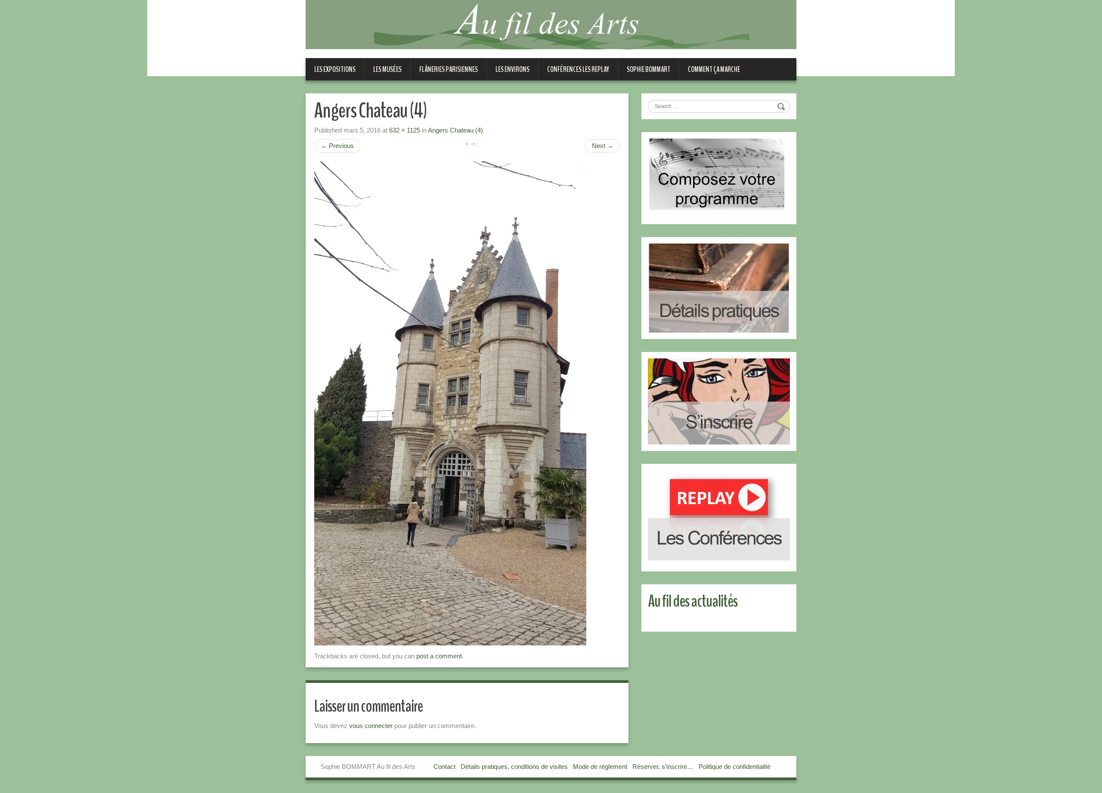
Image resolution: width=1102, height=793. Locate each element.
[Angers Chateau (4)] (450, 403)
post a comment (439, 656)
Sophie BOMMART (648, 69)
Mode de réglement (600, 766)
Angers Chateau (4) (455, 130)
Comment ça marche (714, 69)
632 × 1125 (404, 130)
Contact (444, 766)
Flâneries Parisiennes (448, 69)
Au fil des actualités (692, 601)
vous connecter (371, 725)
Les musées (387, 69)
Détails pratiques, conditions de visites (514, 766)
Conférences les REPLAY (578, 69)
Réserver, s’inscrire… (662, 766)
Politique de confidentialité (735, 766)
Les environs (512, 69)
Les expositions (335, 69)
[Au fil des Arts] (551, 24)
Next (602, 145)
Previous (337, 145)
